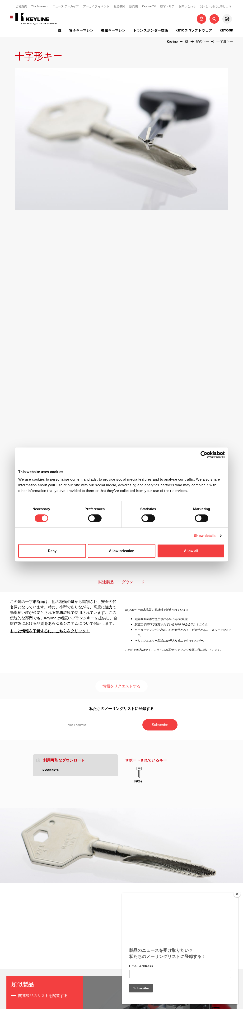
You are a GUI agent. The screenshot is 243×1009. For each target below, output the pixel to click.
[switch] (95, 518)
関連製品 (106, 582)
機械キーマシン (113, 30)
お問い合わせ (187, 6)
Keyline (172, 42)
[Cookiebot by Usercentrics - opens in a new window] (204, 454)
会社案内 (21, 6)
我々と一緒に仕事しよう (215, 6)
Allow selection (121, 551)
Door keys (50, 770)
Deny (52, 551)
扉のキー (202, 42)
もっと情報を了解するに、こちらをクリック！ (50, 631)
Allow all (191, 551)
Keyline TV (149, 6)
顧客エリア (167, 6)
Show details (204, 536)
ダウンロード (133, 582)
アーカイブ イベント (96, 6)
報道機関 (119, 6)
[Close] (237, 893)
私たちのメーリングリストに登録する (121, 709)
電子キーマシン (81, 30)
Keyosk (227, 30)
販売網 (133, 6)
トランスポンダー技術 (150, 30)
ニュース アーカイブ (65, 6)
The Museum (39, 6)
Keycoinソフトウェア (194, 30)
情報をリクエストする (121, 686)
